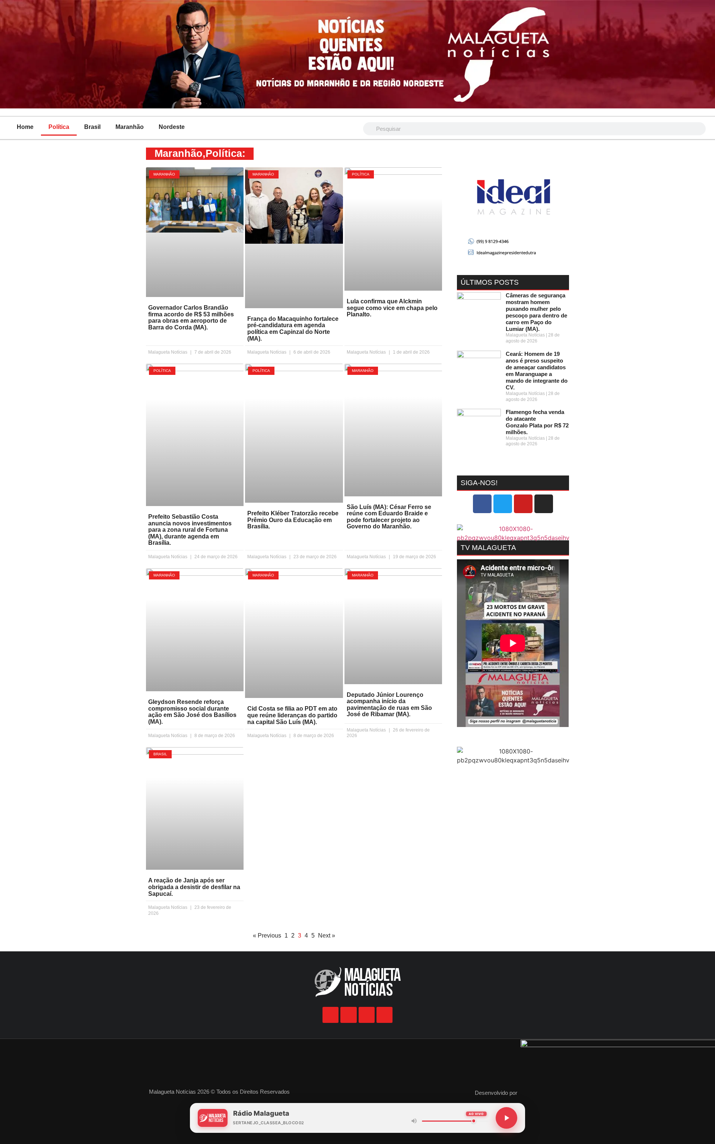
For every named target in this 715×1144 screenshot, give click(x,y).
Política (58, 127)
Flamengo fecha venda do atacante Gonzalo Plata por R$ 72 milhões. (537, 422)
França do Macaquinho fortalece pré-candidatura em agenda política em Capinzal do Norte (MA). (293, 329)
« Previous (267, 935)
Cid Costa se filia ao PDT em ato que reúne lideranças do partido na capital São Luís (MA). (292, 715)
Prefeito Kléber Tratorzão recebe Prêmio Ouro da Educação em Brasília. (293, 520)
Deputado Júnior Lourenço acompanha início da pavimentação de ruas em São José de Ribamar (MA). (389, 705)
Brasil (92, 127)
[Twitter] (502, 503)
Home (25, 127)
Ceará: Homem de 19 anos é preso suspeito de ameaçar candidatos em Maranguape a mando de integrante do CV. (537, 371)
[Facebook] (482, 503)
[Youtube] (523, 503)
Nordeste (172, 127)
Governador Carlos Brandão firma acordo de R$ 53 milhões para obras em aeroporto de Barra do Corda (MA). (191, 317)
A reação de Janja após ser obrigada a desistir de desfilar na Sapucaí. (194, 887)
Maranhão (129, 127)
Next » (326, 935)
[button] (464, 209)
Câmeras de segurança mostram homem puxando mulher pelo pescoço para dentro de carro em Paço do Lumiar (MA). (536, 312)
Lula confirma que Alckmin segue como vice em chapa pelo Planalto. (392, 307)
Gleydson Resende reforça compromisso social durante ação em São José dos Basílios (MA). (192, 712)
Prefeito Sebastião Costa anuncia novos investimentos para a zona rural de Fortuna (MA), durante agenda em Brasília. (190, 529)
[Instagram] (543, 503)
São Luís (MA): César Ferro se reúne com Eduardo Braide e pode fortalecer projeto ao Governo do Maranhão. (389, 517)
